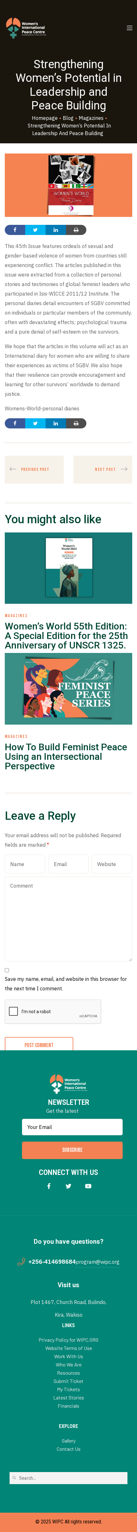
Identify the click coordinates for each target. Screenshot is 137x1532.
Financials (68, 1406)
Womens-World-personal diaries (42, 408)
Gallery (69, 1440)
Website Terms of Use (68, 1348)
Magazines (16, 615)
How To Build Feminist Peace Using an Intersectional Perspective (66, 756)
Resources (68, 1373)
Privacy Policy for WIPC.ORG (68, 1340)
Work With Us (68, 1356)
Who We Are (69, 1364)
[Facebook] (49, 1186)
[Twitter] (69, 1186)
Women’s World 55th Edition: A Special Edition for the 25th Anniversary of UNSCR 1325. (66, 636)
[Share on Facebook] (15, 230)
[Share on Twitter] (35, 230)
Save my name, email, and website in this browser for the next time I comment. (66, 984)
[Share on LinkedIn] (56, 230)
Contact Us (69, 1449)
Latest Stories (68, 1397)
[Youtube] (88, 1186)
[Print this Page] (76, 230)
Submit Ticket (68, 1381)
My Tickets (68, 1389)
